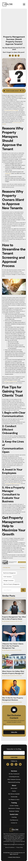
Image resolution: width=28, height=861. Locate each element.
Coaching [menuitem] (14, 817)
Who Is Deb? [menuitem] (14, 788)
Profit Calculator (8, 576)
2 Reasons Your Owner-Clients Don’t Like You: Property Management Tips (12, 646)
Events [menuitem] (14, 791)
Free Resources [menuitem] (14, 820)
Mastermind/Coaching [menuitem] (14, 782)
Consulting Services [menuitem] (14, 776)
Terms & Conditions (10, 847)
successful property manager (11, 110)
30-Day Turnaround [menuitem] (14, 774)
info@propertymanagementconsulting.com (14, 844)
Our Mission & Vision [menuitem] (14, 799)
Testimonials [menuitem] (14, 796)
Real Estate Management (9, 573)
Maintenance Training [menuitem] (14, 808)
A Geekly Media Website (14, 857)
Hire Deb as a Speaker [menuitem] (14, 794)
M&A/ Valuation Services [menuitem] (14, 779)
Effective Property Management (12, 584)
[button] (4, 90)
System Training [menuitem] (14, 805)
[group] (14, 91)
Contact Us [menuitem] (14, 823)
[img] (20, 91)
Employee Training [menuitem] (14, 811)
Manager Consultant (9, 580)
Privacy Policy (19, 847)
